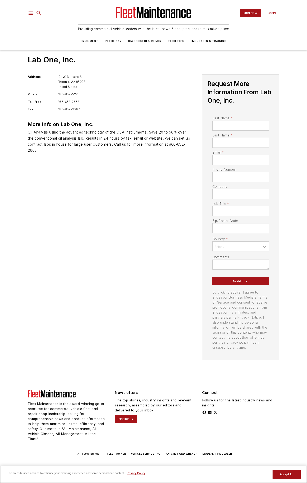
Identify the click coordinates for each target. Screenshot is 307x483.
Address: (35, 76)
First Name (222, 118)
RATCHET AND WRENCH (181, 453)
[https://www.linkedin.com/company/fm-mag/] (210, 412)
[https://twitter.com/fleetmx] (215, 412)
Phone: (33, 94)
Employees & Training (208, 41)
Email (218, 152)
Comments (220, 257)
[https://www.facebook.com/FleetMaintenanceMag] (204, 412)
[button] (31, 13)
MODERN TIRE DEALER (217, 453)
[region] (153, 474)
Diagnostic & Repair (144, 41)
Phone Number (224, 169)
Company (220, 186)
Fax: (31, 109)
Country (220, 239)
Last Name (222, 135)
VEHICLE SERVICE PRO (146, 453)
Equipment (89, 41)
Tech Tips (176, 41)
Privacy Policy (136, 473)
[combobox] (240, 246)
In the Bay (113, 41)
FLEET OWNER (116, 453)
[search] (39, 13)
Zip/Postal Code (225, 221)
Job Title (220, 204)
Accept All (286, 474)
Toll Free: (35, 101)
